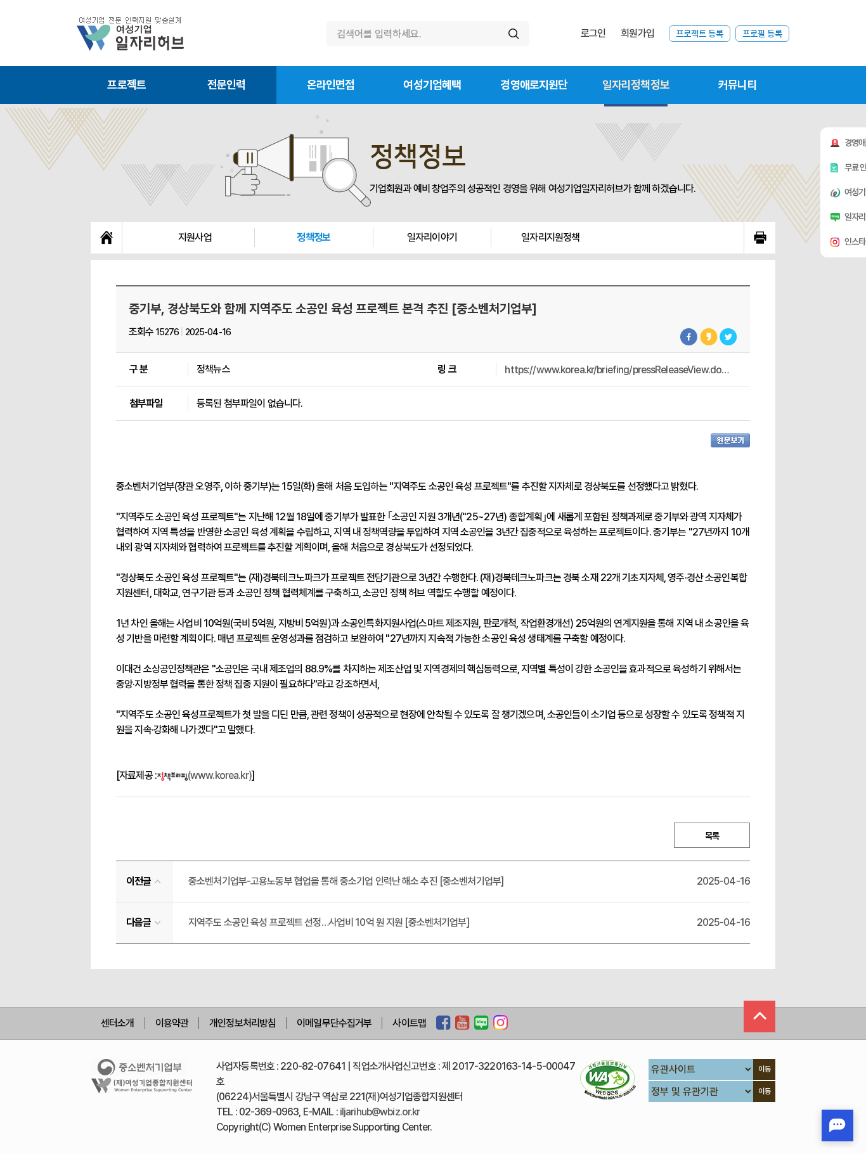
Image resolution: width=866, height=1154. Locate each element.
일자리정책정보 (635, 84)
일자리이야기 (432, 237)
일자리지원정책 (550, 237)
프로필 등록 (762, 34)
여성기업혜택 (432, 84)
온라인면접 (331, 84)
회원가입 (637, 33)
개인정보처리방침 (242, 1023)
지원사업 (195, 237)
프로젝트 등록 (699, 34)
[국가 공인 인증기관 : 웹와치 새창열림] (608, 1079)
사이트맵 (409, 1023)
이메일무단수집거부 (334, 1023)
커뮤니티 (737, 84)
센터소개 (117, 1023)
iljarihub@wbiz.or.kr (380, 1112)
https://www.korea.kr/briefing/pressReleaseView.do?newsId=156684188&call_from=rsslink (619, 370)
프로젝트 (126, 84)
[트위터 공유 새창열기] (728, 336)
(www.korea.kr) (220, 775)
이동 (764, 1069)
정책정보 (313, 237)
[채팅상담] (837, 1125)
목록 (712, 836)
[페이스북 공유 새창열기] (689, 336)
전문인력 (226, 84)
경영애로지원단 (533, 84)
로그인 (593, 33)
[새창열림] (443, 1023)
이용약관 (172, 1023)
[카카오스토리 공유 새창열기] (709, 336)
